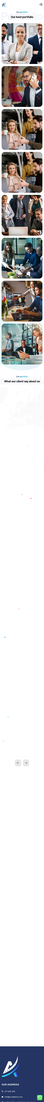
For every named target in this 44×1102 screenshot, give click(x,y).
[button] (18, 762)
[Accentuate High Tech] (4, 4)
